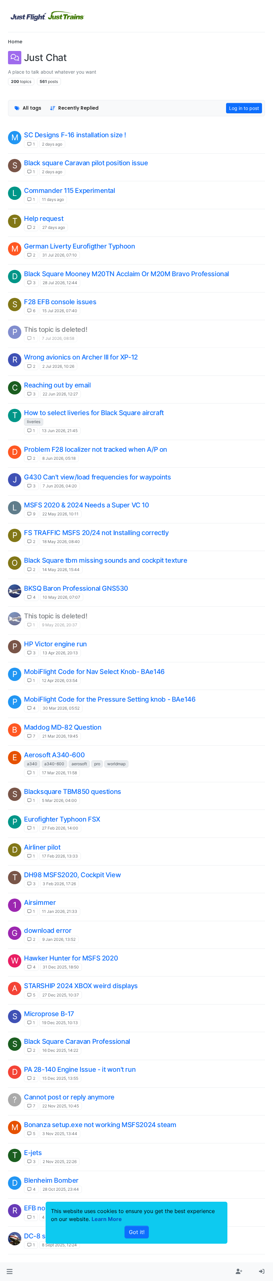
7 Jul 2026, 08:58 (58, 338)
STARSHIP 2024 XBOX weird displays (81, 986)
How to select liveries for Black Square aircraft (94, 413)
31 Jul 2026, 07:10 (59, 255)
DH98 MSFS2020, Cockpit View (72, 875)
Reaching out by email (57, 385)
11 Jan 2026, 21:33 (59, 911)
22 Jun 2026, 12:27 (60, 393)
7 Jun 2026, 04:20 (60, 485)
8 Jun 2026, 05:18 (59, 458)
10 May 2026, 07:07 (61, 597)
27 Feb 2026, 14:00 (60, 828)
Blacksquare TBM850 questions (72, 792)
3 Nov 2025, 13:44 (59, 1133)
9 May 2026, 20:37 (59, 624)
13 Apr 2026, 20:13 (60, 652)
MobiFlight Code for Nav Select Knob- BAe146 (94, 672)
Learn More (107, 1219)
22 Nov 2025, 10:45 (60, 1105)
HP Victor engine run (55, 644)
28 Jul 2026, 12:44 (60, 282)
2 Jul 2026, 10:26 (58, 366)
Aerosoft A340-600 (54, 755)
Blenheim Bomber (51, 1180)
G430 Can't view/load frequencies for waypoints (97, 477)
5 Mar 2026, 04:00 (59, 800)
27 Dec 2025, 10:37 (60, 994)
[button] (9, 1271)
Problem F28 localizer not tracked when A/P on (95, 449)
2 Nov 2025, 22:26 (60, 1161)
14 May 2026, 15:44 (61, 569)
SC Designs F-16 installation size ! (75, 135)
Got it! (136, 1232)
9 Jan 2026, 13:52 (59, 939)
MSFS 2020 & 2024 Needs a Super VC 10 (86, 505)
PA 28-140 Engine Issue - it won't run (80, 1069)
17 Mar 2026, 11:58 (59, 772)
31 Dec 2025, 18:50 (61, 966)
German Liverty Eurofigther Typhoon (79, 246)
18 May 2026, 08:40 (61, 541)
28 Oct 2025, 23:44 (61, 1189)
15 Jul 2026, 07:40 (59, 310)
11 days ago (53, 199)
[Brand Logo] (48, 16)
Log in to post (244, 108)
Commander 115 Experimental (69, 191)
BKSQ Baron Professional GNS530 (76, 588)
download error (47, 931)
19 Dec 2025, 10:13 (60, 1022)
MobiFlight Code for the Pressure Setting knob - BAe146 (109, 699)
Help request (43, 219)
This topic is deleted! (55, 329)
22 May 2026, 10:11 (60, 513)
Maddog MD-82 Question (63, 727)
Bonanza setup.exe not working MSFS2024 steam (100, 1125)
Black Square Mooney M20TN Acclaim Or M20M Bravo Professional (126, 274)
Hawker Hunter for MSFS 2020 (71, 958)
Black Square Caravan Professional (77, 1041)
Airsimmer (40, 903)
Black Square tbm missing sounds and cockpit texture (105, 560)
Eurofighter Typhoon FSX (62, 819)
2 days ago (52, 144)
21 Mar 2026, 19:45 (60, 736)
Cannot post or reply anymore (69, 1097)
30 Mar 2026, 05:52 (61, 708)
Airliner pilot (42, 847)
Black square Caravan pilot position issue (86, 163)
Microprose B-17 (49, 1014)
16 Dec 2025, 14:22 (60, 1050)
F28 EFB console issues (60, 302)
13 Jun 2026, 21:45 (60, 430)
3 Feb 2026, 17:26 (59, 883)
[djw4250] (14, 591)
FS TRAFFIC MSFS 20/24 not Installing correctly (96, 533)
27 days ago (53, 227)
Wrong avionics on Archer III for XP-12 (81, 357)
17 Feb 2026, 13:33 (60, 856)
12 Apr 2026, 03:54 (60, 680)
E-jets (33, 1153)
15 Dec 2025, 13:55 (60, 1078)
